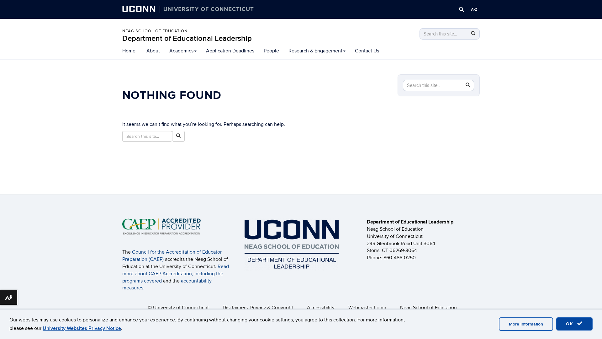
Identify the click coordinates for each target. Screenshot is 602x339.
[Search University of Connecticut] (462, 9)
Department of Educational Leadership (187, 38)
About (153, 51)
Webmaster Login (367, 307)
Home (128, 51)
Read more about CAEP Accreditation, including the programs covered (175, 273)
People (271, 51)
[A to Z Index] (474, 9)
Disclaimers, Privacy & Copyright (258, 307)
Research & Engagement (315, 51)
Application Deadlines (230, 51)
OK (570, 323)
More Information (526, 324)
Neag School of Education (154, 31)
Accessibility (321, 307)
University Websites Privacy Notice (82, 328)
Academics (181, 51)
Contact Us (367, 51)
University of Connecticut (181, 307)
